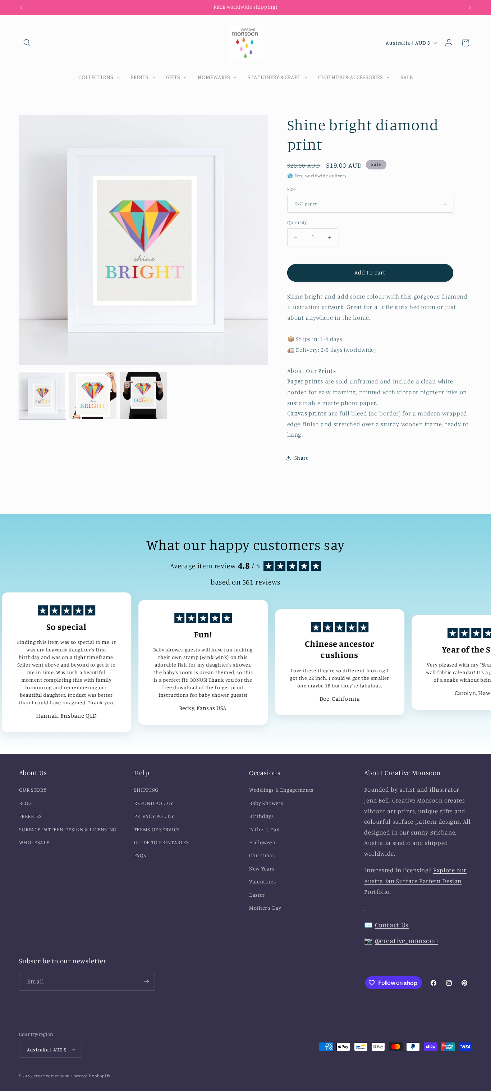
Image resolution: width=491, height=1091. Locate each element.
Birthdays (261, 816)
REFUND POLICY (153, 803)
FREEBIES (30, 816)
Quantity (297, 222)
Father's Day (264, 829)
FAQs (140, 856)
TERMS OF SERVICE (157, 829)
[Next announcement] (470, 7)
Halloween (262, 842)
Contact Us (392, 925)
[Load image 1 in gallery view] (42, 395)
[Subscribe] (146, 982)
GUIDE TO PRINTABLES (161, 842)
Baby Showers (266, 803)
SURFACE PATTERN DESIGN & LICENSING (67, 829)
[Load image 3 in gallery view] (143, 395)
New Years (262, 868)
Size (291, 189)
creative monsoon (52, 1075)
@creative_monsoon (407, 940)
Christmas (262, 856)
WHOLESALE (34, 842)
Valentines (262, 882)
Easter (257, 895)
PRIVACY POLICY (154, 816)
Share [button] (301, 458)
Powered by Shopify (90, 1075)
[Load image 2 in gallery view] (92, 395)
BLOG (25, 803)
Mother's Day (265, 908)
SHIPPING (146, 790)
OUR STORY (33, 790)
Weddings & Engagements (281, 790)
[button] (27, 43)
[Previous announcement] (21, 7)
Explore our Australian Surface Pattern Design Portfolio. (415, 881)
